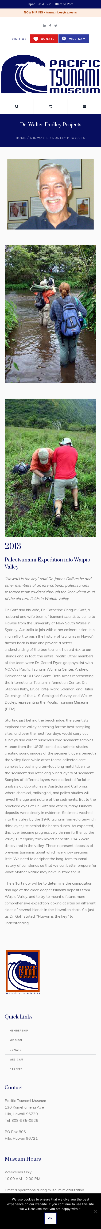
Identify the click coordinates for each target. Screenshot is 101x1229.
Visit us (19, 39)
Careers (16, 1069)
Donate (48, 39)
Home (21, 138)
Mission (16, 1040)
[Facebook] (50, 25)
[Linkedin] (44, 25)
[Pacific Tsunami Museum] (50, 74)
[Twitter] (55, 25)
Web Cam (77, 39)
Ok (50, 1218)
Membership (19, 1030)
